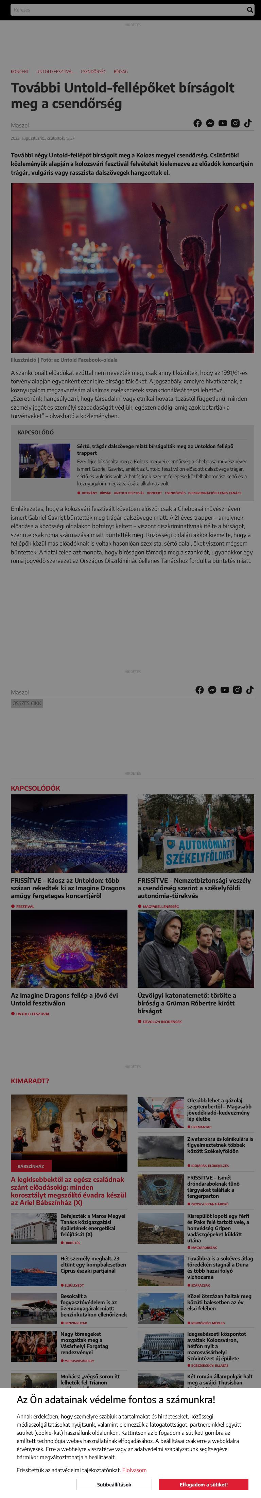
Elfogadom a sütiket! (204, 1484)
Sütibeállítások (114, 1484)
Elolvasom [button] (134, 1470)
